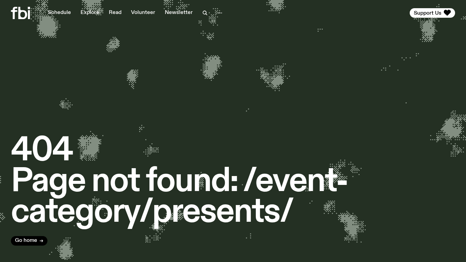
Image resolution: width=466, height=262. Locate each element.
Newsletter (179, 12)
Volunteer (143, 12)
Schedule (59, 12)
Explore (90, 12)
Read (115, 12)
